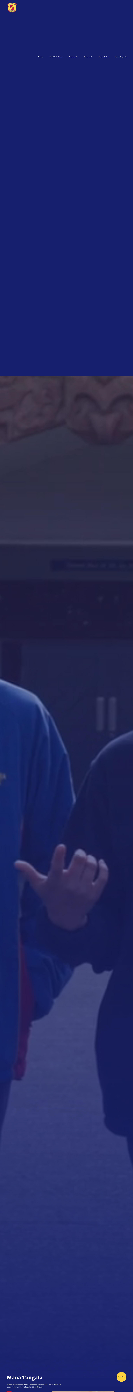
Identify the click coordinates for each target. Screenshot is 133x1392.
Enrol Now (121, 1377)
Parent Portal (103, 57)
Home (40, 57)
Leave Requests (120, 57)
